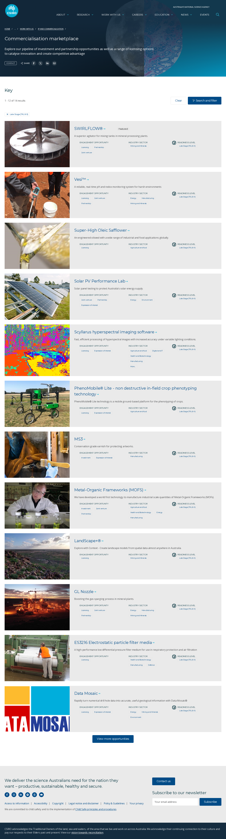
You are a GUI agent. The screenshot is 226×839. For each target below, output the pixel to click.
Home (7, 28)
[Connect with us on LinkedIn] (20, 794)
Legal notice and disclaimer (84, 803)
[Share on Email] (54, 63)
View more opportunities (113, 739)
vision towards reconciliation (87, 832)
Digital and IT (157, 351)
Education (162, 14)
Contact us (164, 781)
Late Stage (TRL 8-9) (19, 114)
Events (204, 14)
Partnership (99, 147)
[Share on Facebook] (33, 63)
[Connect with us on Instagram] (14, 794)
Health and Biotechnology (140, 356)
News (184, 14)
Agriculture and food (138, 247)
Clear (178, 100)
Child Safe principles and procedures (95, 809)
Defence (151, 665)
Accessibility (40, 803)
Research (83, 14)
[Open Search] (217, 14)
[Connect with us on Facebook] (7, 794)
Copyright (57, 803)
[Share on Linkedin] (47, 63)
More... (133, 366)
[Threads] (34, 794)
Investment (86, 457)
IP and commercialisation (50, 28)
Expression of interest (89, 305)
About (60, 14)
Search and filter (206, 100)
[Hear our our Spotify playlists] (27, 794)
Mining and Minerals (138, 146)
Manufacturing (148, 198)
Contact (10, 63)
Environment (147, 300)
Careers (137, 14)
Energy (133, 198)
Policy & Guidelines (114, 803)
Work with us (110, 14)
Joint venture (86, 152)
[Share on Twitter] (40, 63)
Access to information (17, 803)
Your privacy (136, 803)
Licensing (85, 147)
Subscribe (210, 802)
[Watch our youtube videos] (41, 794)
